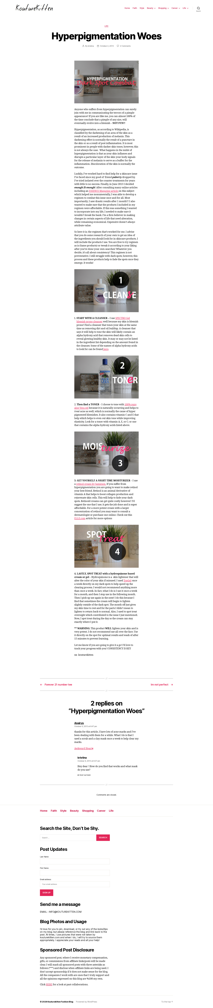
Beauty (150, 8)
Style (142, 8)
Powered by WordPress (86, 1002)
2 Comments (125, 46)
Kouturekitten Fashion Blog (60, 1002)
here (105, 349)
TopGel (127, 580)
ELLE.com (79, 518)
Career (175, 8)
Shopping (162, 8)
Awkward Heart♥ (83, 748)
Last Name (44, 857)
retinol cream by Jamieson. (91, 484)
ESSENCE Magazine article (104, 191)
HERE (49, 984)
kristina (91, 46)
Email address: (45, 879)
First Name (44, 868)
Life (184, 8)
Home (127, 8)
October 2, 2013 (107, 46)
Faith (135, 8)
